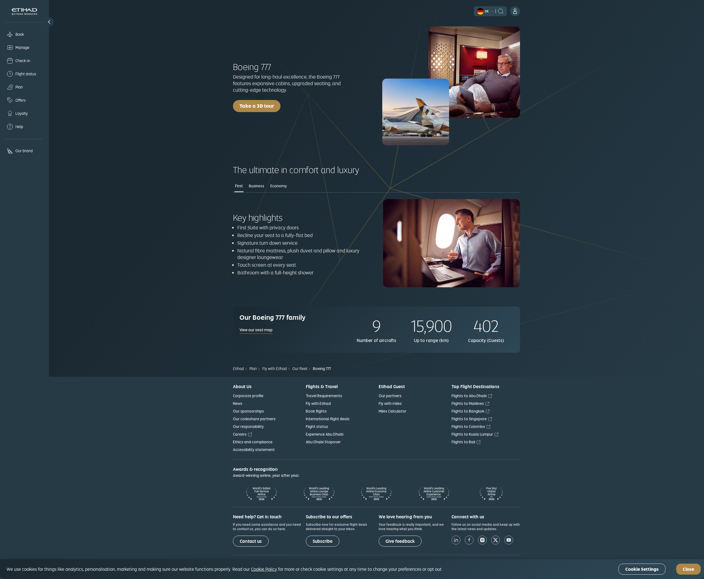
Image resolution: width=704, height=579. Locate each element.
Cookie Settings (642, 569)
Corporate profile (248, 395)
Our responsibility (248, 426)
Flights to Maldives (468, 403)
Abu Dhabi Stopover (323, 441)
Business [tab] (256, 185)
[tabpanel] (376, 244)
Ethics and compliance (253, 441)
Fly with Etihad (318, 403)
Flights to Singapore (469, 418)
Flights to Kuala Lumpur (472, 434)
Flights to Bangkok (468, 411)
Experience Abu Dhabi (324, 434)
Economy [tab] (278, 185)
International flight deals (328, 418)
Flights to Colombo (468, 426)
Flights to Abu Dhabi (469, 395)
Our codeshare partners (254, 418)
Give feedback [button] (400, 541)
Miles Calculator (392, 411)
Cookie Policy (264, 569)
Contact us (251, 541)
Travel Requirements (324, 395)
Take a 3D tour (257, 106)
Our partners (390, 395)
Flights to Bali (463, 441)
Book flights (316, 411)
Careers (240, 434)
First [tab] (239, 185)
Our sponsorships (248, 411)
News (237, 403)
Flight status (317, 426)
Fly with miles (390, 403)
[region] (352, 569)
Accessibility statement (254, 449)
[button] (49, 22)
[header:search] (501, 10)
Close (688, 569)
